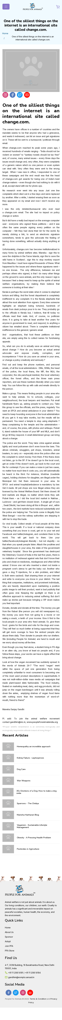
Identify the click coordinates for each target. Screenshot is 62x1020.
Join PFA (9, 946)
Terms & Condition (38, 999)
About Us (9, 932)
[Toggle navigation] (6, 7)
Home (5, 33)
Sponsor (9, 937)
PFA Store (9, 950)
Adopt (8, 941)
